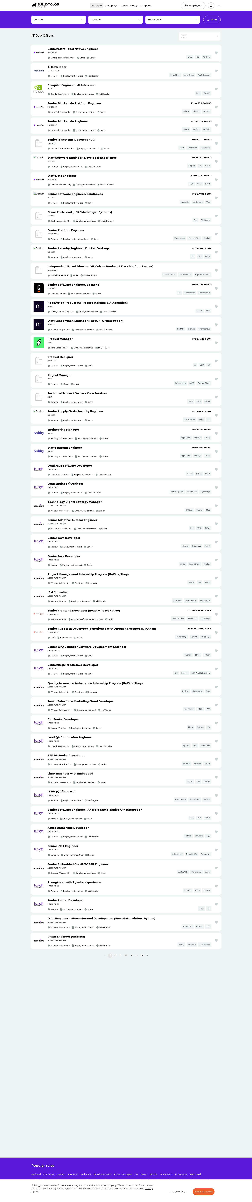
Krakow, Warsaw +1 (59, 474)
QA (136, 1174)
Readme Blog (130, 5)
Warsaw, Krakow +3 (59, 511)
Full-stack (86, 1174)
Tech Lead (195, 1174)
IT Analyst (48, 1174)
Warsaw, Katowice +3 (60, 710)
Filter (213, 19)
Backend (36, 1174)
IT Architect (166, 1174)
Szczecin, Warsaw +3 (60, 782)
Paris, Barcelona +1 (59, 348)
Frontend (73, 1174)
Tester (143, 1174)
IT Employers (112, 5)
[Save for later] (216, 52)
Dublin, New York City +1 (61, 312)
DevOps (61, 1174)
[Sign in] (211, 5)
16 (142, 955)
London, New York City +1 (62, 58)
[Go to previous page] (105, 955)
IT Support (181, 1174)
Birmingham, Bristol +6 (61, 438)
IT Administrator (102, 1174)
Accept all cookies (203, 1191)
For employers (193, 5)
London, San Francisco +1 (61, 148)
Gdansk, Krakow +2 (59, 746)
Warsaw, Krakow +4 (59, 583)
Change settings (178, 1191)
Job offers (96, 5)
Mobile (153, 1174)
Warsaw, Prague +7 (59, 330)
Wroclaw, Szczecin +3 (60, 529)
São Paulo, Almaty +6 (60, 221)
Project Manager (123, 1174)
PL (219, 5)
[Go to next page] (147, 955)
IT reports (145, 5)
